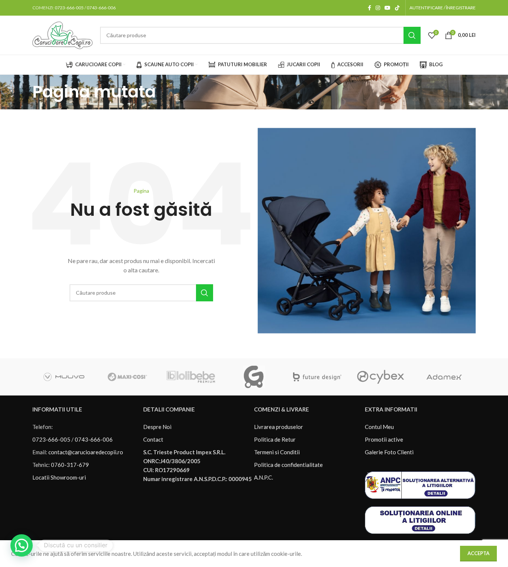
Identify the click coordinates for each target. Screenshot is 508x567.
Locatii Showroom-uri (59, 477)
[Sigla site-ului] (62, 34)
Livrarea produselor (278, 426)
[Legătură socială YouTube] (387, 8)
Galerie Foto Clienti (389, 452)
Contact (153, 439)
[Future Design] (317, 376)
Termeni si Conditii (277, 452)
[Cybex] (380, 376)
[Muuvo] (64, 376)
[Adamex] (444, 376)
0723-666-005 (69, 7)
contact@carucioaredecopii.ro (85, 452)
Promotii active (384, 439)
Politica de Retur (275, 439)
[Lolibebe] (190, 376)
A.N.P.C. (263, 477)
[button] (21, 545)
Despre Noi (157, 426)
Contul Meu (379, 426)
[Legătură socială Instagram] (377, 8)
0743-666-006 (101, 7)
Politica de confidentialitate (288, 464)
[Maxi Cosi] (127, 376)
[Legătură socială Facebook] (369, 8)
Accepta (478, 553)
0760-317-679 (70, 464)
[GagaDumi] (254, 376)
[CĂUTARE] (412, 35)
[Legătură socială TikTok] (397, 8)
